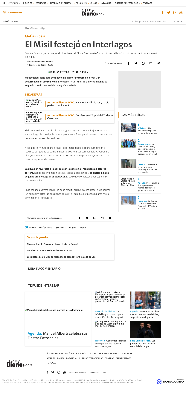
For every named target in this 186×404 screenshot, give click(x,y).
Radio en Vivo (14, 12)
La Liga (93, 3)
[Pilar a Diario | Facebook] (162, 12)
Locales (92, 353)
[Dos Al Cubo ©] (170, 383)
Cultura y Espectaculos (127, 3)
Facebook (47, 372)
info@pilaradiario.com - (11, 382)
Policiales (81, 3)
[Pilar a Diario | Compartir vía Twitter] (136, 63)
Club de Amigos (123, 358)
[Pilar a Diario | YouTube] (181, 12)
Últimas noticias (55, 353)
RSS (104, 372)
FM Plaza (147, 3)
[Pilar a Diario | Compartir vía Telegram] (158, 63)
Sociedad (109, 358)
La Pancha (105, 3)
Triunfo (72, 227)
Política (27, 3)
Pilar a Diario (31, 28)
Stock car (60, 227)
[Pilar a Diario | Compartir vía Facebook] (128, 63)
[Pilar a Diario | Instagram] (174, 12)
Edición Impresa (10, 21)
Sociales (51, 358)
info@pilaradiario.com (37, 382)
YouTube (64, 372)
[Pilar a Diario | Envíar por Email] (151, 63)
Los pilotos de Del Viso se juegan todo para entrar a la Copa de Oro (61, 256)
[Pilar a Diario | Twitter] (168, 12)
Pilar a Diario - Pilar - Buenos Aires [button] (15, 380)
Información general (61, 3)
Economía (41, 3)
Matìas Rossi (46, 227)
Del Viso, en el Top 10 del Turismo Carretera (49, 250)
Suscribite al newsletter (77, 372)
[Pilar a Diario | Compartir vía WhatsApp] (143, 63)
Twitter (52, 372)
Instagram (58, 372)
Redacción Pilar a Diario (42, 61)
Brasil (83, 227)
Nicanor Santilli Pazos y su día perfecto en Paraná (52, 244)
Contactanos (94, 372)
